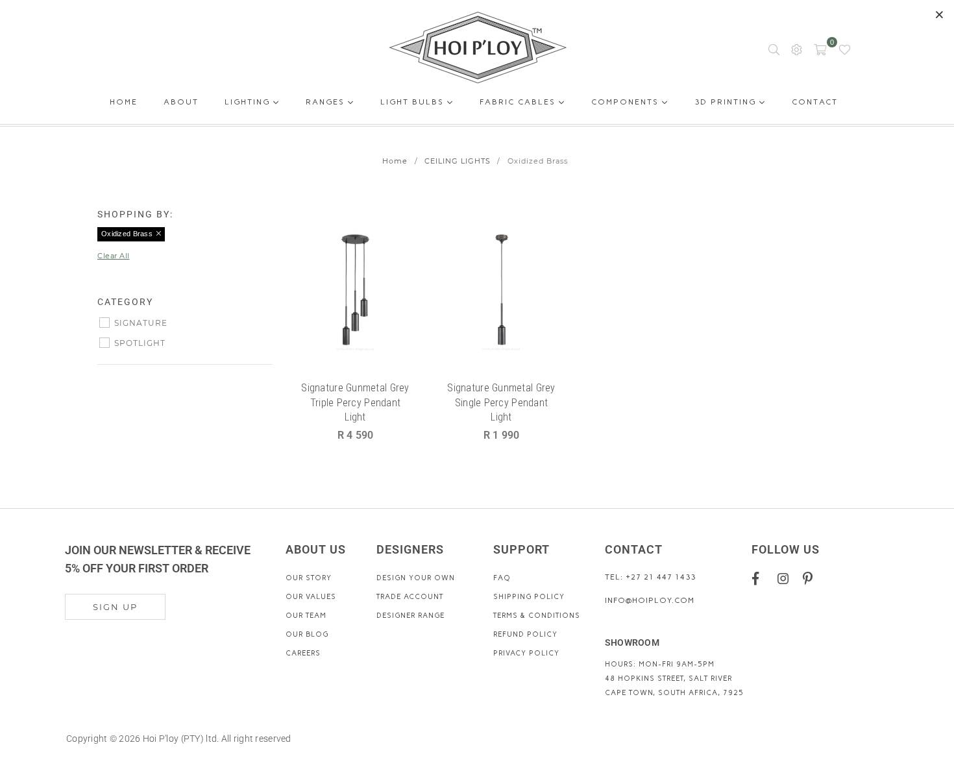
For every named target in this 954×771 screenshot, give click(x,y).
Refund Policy (525, 634)
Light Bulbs (413, 101)
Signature (140, 323)
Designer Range (410, 615)
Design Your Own (415, 578)
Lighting (249, 101)
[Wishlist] (845, 48)
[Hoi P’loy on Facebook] (760, 578)
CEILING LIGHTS (457, 160)
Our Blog (307, 634)
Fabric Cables (519, 101)
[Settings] (796, 48)
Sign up (115, 607)
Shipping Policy (529, 597)
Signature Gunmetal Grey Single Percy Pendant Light (501, 402)
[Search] (774, 48)
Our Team (306, 615)
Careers (303, 653)
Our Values (311, 597)
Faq (502, 578)
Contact (815, 104)
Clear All (113, 255)
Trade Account (409, 597)
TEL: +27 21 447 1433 (650, 576)
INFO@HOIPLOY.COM (649, 600)
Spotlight (139, 343)
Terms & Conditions (536, 615)
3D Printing (726, 101)
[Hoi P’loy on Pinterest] (811, 578)
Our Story (309, 578)
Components (626, 101)
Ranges (327, 101)
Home (124, 104)
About (181, 104)
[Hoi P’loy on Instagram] (785, 578)
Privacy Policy (526, 653)
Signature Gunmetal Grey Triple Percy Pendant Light (355, 402)
